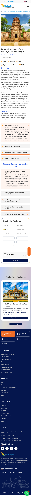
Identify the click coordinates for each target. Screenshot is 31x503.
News (2, 395)
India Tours (7, 339)
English (4, 472)
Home (4, 11)
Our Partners (5, 393)
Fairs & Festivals (5, 359)
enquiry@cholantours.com (11, 438)
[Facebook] (11, 448)
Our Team (4, 390)
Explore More (14, 317)
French (20, 472)
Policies (3, 410)
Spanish (12, 472)
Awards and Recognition (8, 385)
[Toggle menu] (28, 6)
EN (27, 1)
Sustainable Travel (6, 372)
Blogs (5, 343)
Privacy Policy (5, 413)
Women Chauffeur (6, 367)
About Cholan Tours (8, 333)
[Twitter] (7, 448)
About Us (3, 382)
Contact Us (4, 405)
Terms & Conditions (7, 416)
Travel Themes (23, 339)
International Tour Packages (16, 11)
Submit (14, 260)
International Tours (22, 333)
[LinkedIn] (2, 448)
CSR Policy (4, 408)
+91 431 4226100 (8, 435)
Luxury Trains (5, 357)
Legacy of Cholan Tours (8, 387)
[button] (15, 6)
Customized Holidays (7, 354)
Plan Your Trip (29, 251)
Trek (2, 362)
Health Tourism (5, 369)
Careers (3, 418)
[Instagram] (15, 448)
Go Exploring (5, 364)
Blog (2, 421)
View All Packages (14, 324)
